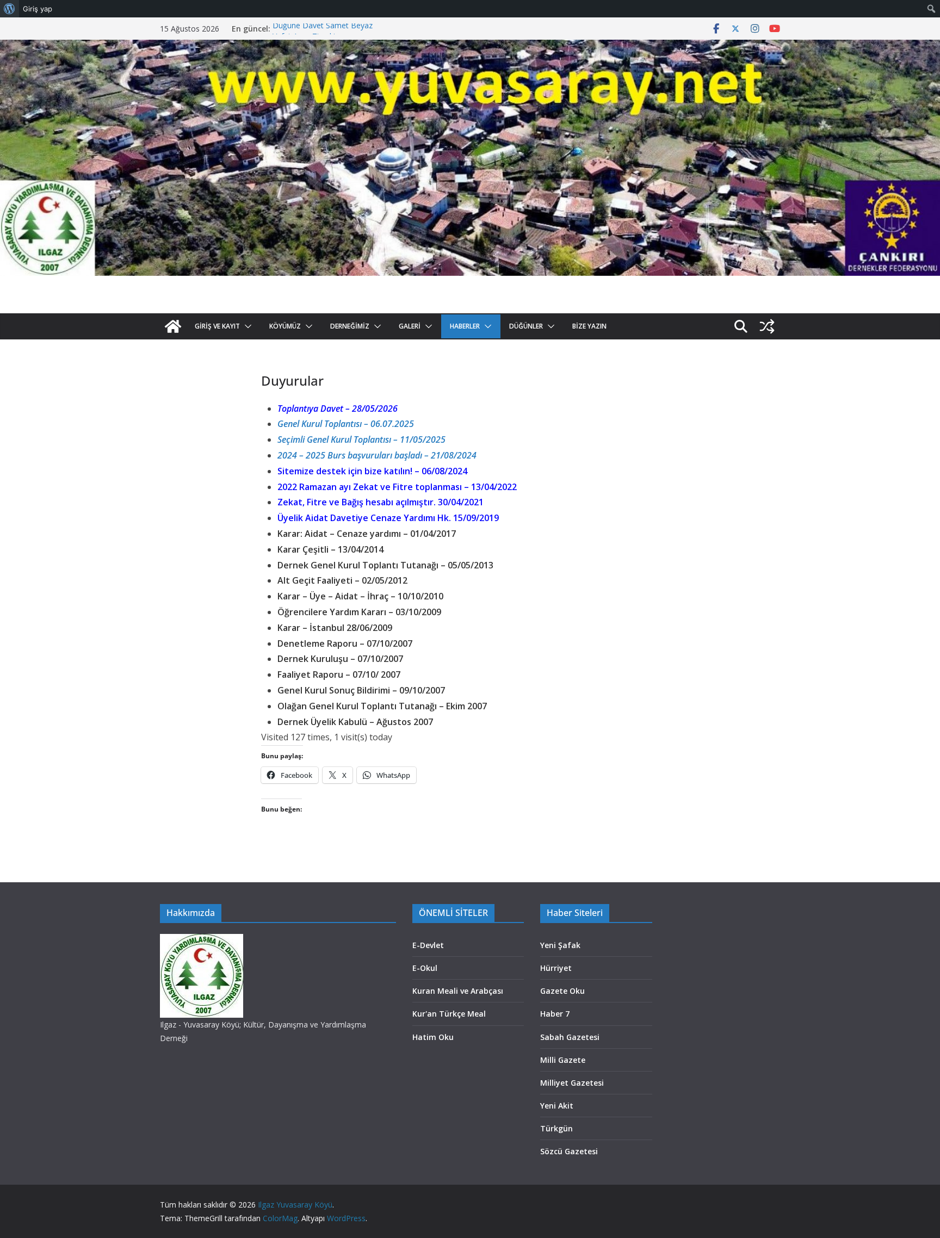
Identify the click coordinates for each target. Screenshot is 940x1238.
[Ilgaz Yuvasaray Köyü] (470, 47)
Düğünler (526, 326)
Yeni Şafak (560, 945)
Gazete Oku (562, 991)
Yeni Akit (556, 1105)
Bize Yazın (589, 326)
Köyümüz (285, 326)
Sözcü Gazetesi (569, 1151)
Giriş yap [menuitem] (37, 8)
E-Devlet (428, 945)
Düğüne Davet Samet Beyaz (323, 28)
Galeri (409, 326)
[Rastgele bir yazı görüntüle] (767, 326)
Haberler (465, 326)
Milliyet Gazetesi (572, 1083)
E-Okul (424, 968)
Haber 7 (555, 1013)
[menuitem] (9, 8)
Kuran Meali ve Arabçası (457, 991)
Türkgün (556, 1128)
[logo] (201, 941)
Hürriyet (556, 968)
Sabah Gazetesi (569, 1037)
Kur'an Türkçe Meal (449, 1013)
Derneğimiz (349, 326)
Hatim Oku (433, 1037)
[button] (246, 326)
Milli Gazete (562, 1060)
